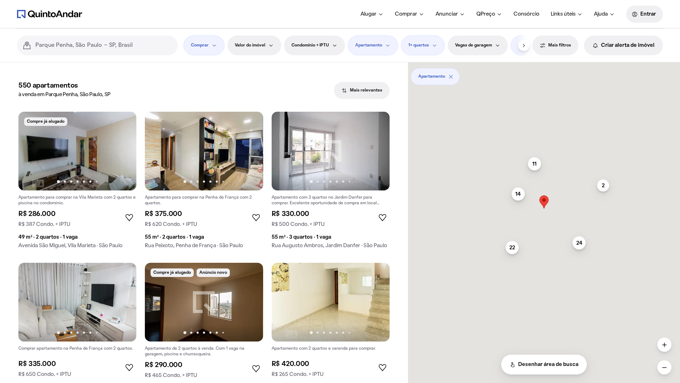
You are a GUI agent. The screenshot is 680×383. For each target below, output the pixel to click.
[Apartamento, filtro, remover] (450, 76)
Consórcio (526, 14)
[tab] (362, 90)
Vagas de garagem (473, 45)
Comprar (406, 14)
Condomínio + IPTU (310, 45)
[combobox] (103, 45)
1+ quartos (418, 45)
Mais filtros (559, 45)
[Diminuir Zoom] (664, 367)
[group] (77, 183)
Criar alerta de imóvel (627, 45)
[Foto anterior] (31, 151)
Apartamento (368, 45)
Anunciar (447, 14)
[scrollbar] (544, 73)
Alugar (368, 14)
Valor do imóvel (250, 45)
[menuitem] (372, 14)
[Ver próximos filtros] (523, 45)
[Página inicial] (49, 13)
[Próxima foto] (124, 151)
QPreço (485, 14)
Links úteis (563, 14)
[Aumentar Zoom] (664, 345)
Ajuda (601, 14)
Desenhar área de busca (548, 364)
